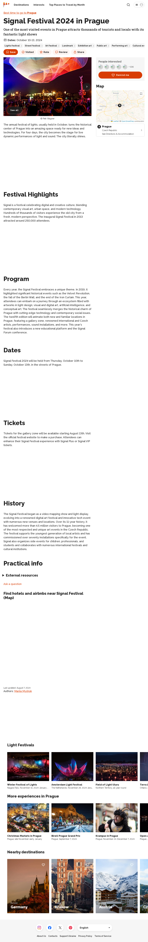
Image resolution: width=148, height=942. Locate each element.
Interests (39, 4)
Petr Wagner (48, 118)
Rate (46, 52)
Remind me (122, 75)
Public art (102, 46)
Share (80, 52)
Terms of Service (103, 936)
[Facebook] (49, 927)
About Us (41, 936)
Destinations (21, 4)
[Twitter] (60, 927)
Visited (29, 52)
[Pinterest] (70, 927)
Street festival (32, 46)
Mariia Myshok (23, 691)
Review (63, 52)
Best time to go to (19, 12)
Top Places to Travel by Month (67, 4)
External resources (22, 575)
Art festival (51, 46)
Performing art (119, 46)
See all (14, 110)
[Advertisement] (47, 161)
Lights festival (12, 46)
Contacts (52, 936)
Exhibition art (85, 46)
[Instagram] (39, 927)
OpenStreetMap (128, 121)
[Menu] (139, 5)
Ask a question (12, 583)
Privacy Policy (85, 936)
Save (13, 52)
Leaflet (116, 121)
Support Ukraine (68, 936)
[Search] (128, 5)
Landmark (67, 46)
